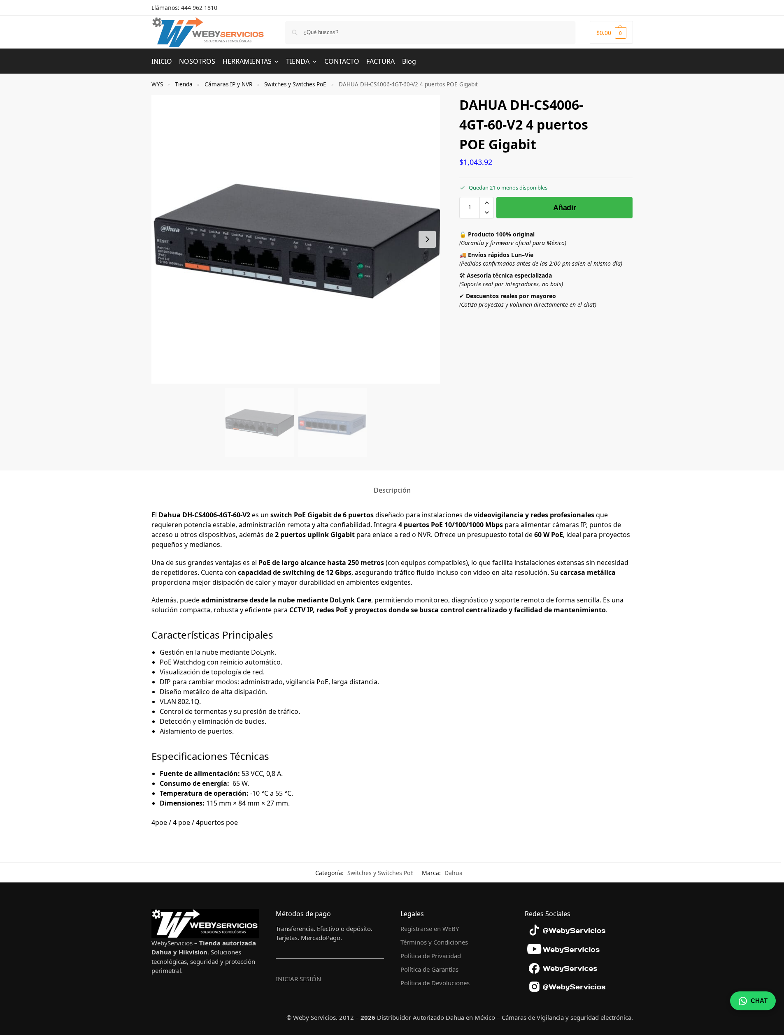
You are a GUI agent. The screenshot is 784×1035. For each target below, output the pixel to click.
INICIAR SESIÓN (298, 979)
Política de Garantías (429, 969)
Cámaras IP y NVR (228, 84)
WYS (157, 84)
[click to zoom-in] (295, 239)
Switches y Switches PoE (295, 84)
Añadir (564, 208)
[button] (611, 32)
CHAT (759, 1000)
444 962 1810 (199, 8)
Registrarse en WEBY (429, 928)
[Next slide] (427, 239)
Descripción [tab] (392, 490)
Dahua (453, 873)
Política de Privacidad (430, 956)
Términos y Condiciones (434, 942)
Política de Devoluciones (435, 983)
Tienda (184, 84)
